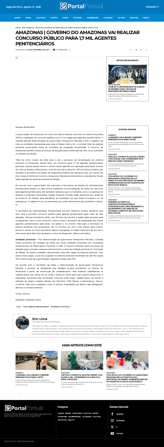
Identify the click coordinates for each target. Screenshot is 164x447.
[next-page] (20, 393)
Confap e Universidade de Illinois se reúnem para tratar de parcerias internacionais (126, 89)
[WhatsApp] (146, 50)
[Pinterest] (141, 50)
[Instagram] (112, 421)
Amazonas (112, 154)
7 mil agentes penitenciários (36, 307)
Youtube (119, 433)
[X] (136, 50)
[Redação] (54, 50)
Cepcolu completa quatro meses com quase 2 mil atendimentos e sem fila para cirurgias (126, 159)
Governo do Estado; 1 (61, 307)
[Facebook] (131, 50)
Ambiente (112, 135)
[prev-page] (17, 393)
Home (18, 27)
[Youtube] (112, 433)
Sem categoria (28, 27)
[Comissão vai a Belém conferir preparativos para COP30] (37, 360)
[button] (153, 7)
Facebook (119, 414)
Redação (63, 50)
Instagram (120, 421)
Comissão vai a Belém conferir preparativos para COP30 (125, 138)
